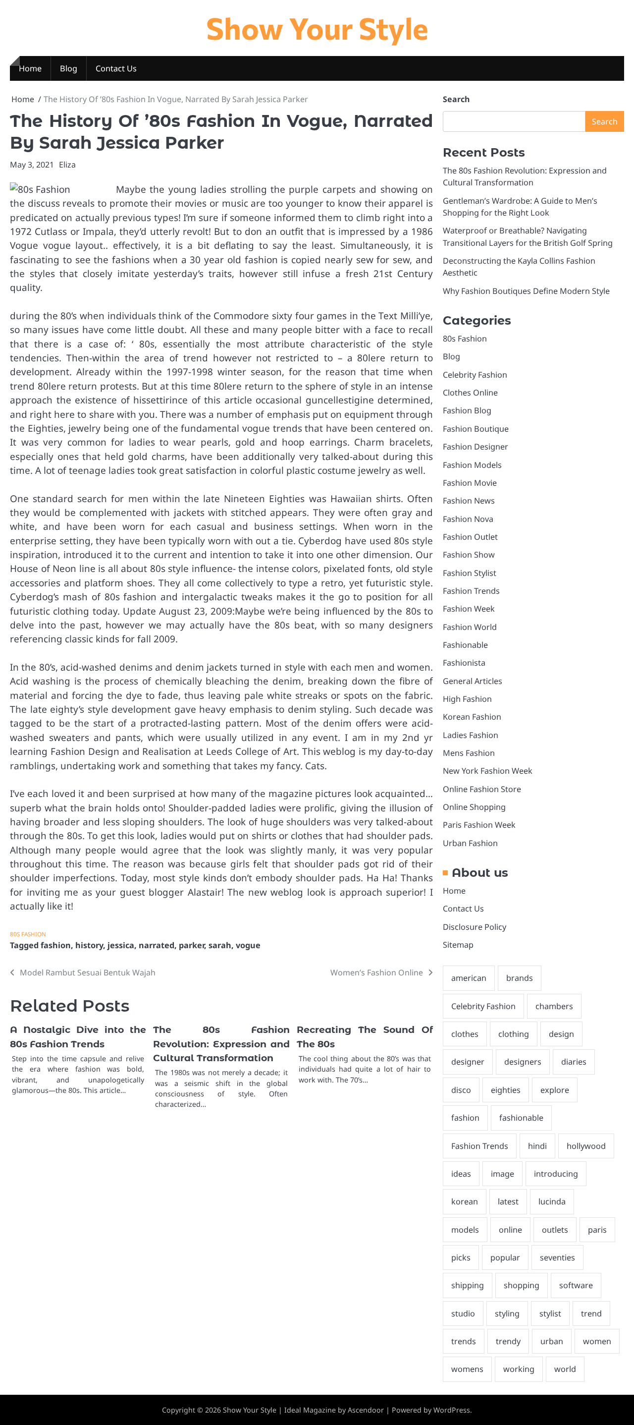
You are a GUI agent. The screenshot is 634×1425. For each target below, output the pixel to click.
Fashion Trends (471, 590)
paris (597, 1229)
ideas (461, 1173)
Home (30, 68)
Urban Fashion (470, 843)
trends (463, 1341)
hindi (537, 1145)
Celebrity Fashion (475, 374)
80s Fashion (28, 934)
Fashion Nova (468, 518)
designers (522, 1061)
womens (467, 1369)
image (502, 1173)
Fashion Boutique (476, 428)
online (510, 1229)
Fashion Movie (470, 482)
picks (461, 1257)
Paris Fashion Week (479, 824)
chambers (554, 1006)
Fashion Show (469, 554)
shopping (521, 1285)
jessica (120, 945)
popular (505, 1257)
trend (591, 1313)
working (518, 1369)
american (468, 977)
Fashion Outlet (470, 536)
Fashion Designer (475, 446)
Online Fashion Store (482, 789)
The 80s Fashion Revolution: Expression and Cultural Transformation (221, 1044)
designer (467, 1061)
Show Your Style (317, 27)
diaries (573, 1061)
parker (191, 945)
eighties (506, 1089)
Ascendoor (366, 1410)
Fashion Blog (467, 410)
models (465, 1229)
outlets (555, 1229)
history (89, 945)
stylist (550, 1313)
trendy (508, 1341)
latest (508, 1201)
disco (461, 1089)
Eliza (67, 164)
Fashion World (470, 627)
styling (507, 1313)
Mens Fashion (469, 752)
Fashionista (464, 662)
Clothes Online (470, 392)
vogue (248, 945)
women (597, 1341)
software (576, 1285)
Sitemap (458, 944)
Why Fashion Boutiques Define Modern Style (526, 290)
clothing (513, 1033)
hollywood (586, 1145)
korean (464, 1201)
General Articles (472, 681)
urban (551, 1341)
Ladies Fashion (470, 735)
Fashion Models (472, 464)
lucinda (552, 1201)
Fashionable (465, 644)
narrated (156, 945)
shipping (467, 1285)
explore (554, 1089)
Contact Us (116, 68)
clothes (464, 1033)
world (565, 1369)
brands (519, 977)
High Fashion (467, 698)
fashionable (521, 1117)
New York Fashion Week (487, 770)
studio (463, 1313)
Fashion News (469, 500)
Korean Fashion (472, 716)
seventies (557, 1257)
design (561, 1033)
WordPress (451, 1410)
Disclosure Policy (474, 926)
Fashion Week (469, 608)
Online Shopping (474, 806)
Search (456, 99)
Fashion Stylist (469, 573)
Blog (68, 68)
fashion (56, 945)
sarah (220, 945)
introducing (556, 1173)
